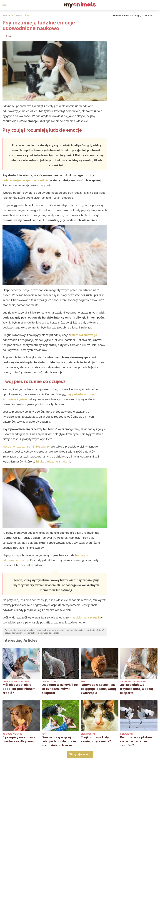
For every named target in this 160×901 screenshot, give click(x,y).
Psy (27, 15)
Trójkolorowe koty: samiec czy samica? (96, 739)
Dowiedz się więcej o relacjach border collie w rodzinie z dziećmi (59, 741)
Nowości (6, 15)
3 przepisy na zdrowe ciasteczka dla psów (18, 739)
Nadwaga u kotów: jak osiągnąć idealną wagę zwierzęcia (98, 689)
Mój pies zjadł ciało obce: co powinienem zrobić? (18, 689)
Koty (84, 681)
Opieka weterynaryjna (15, 681)
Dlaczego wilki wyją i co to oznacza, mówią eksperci (60, 689)
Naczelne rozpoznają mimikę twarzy (26, 446)
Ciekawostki (49, 681)
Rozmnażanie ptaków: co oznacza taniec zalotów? (137, 741)
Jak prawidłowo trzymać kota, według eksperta (136, 689)
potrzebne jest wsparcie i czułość (25, 180)
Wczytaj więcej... (80, 754)
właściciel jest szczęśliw (85, 617)
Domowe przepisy (12, 734)
